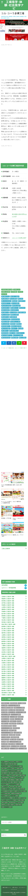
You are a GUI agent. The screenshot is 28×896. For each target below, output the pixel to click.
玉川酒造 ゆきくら (5, 703)
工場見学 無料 (5, 298)
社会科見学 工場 (6, 307)
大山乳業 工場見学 (17, 732)
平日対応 (21, 291)
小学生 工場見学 (15, 296)
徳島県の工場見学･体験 (8, 675)
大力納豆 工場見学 (20, 710)
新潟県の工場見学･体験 (8, 626)
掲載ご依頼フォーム (7, 887)
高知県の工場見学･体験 (8, 673)
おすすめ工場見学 (6, 328)
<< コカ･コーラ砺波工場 (7, 348)
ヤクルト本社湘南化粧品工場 (6, 485)
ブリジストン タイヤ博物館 (7, 732)
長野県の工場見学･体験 (8, 637)
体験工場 (19, 323)
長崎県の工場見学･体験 (8, 684)
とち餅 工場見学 (5, 730)
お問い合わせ (15, 887)
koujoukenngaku (15, 319)
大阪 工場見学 (23, 746)
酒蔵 (8, 741)
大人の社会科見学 (6, 319)
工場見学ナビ (5, 330)
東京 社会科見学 (6, 310)
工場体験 (21, 328)
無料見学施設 (5, 333)
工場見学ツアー (15, 307)
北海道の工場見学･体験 (8, 596)
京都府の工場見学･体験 (8, 654)
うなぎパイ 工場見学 (6, 714)
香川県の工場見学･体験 (8, 671)
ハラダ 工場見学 (13, 716)
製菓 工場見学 (20, 739)
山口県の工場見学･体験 (8, 665)
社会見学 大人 (5, 317)
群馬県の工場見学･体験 (8, 615)
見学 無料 (13, 333)
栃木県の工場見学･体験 (8, 613)
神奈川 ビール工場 (5, 719)
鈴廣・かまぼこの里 (17, 484)
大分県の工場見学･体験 (8, 686)
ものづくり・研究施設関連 (9, 587)
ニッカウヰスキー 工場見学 (15, 741)
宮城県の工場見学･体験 (8, 605)
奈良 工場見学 (4, 712)
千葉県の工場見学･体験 (8, 617)
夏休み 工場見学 (15, 314)
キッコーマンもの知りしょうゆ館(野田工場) (6, 502)
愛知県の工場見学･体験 (8, 643)
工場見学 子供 (22, 301)
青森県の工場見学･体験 (8, 598)
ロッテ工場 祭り (19, 743)
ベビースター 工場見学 (21, 712)
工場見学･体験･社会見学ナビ (14, 5)
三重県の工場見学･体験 (8, 645)
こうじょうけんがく (7, 301)
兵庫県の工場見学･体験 (8, 658)
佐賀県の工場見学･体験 (8, 682)
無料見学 (13, 323)
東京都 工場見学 (17, 305)
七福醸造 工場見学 (5, 748)
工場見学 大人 (5, 312)
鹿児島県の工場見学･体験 (8, 692)
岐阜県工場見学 (16, 728)
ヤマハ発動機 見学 (22, 703)
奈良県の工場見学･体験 (8, 652)
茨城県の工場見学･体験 (8, 611)
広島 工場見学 (4, 743)
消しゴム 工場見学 (15, 746)
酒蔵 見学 (18, 734)
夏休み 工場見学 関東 (16, 326)
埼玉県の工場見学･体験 (8, 620)
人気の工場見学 (6, 548)
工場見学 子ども (21, 333)
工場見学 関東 (14, 317)
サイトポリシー (22, 887)
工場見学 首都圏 (22, 312)
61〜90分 (5, 294)
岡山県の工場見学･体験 (8, 660)
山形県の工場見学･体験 (8, 607)
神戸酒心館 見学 (13, 703)
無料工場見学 (15, 337)
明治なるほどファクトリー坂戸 (6, 535)
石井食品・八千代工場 (6, 518)
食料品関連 (5, 585)
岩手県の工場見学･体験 (8, 603)
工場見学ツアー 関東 (16, 321)
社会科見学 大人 (15, 310)
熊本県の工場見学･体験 (8, 690)
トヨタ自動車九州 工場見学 (7, 707)
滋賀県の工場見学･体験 (8, 647)
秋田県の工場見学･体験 (8, 600)
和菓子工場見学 (5, 734)
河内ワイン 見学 (12, 712)
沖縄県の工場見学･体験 (8, 694)
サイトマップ (14, 889)
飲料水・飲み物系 (6, 291)
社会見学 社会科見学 (7, 305)
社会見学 (15, 301)
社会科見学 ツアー (6, 303)
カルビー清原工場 (17, 501)
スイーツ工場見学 (14, 748)
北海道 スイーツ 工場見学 (19, 707)
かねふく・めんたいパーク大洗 (18, 519)
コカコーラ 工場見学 (18, 335)
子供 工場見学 (14, 298)
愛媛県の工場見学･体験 (8, 677)
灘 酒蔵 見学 (20, 716)
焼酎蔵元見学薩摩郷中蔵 (6, 725)
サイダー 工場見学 (5, 721)
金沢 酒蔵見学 (12, 734)
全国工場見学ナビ (6, 326)
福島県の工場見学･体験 (8, 609)
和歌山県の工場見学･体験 (8, 656)
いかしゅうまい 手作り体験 (14, 705)
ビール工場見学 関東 (6, 746)
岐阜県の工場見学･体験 (8, 639)
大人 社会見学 (14, 312)
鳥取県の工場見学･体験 (8, 667)
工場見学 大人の (6, 296)
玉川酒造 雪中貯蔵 (5, 739)
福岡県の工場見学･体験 (8, 680)
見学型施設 (14, 291)
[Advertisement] (14, 63)
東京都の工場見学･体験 (7, 289)
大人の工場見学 (16, 303)
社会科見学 (22, 307)
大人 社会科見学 (6, 314)
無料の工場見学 (6, 321)
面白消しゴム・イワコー (18, 534)
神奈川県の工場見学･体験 (8, 624)
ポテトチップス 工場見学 (7, 728)
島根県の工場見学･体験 (8, 669)
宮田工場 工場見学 (5, 716)
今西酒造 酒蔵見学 (15, 737)
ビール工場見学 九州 (6, 737)
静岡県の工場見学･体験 (8, 641)
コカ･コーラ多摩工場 (18, 238)
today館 (14, 725)
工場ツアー (14, 328)
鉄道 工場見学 (20, 723)
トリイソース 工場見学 (15, 714)
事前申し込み (17, 289)
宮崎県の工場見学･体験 (8, 688)
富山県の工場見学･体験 (8, 628)
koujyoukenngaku (6, 337)
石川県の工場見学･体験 (8, 630)
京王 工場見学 (4, 705)
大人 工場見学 (23, 337)
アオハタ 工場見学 (22, 748)
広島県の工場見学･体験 (8, 662)
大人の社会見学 (6, 323)
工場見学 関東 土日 (14, 330)
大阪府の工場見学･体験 (8, 650)
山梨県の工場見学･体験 (8, 635)
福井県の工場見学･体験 (8, 632)
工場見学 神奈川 (12, 723)
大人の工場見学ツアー (7, 335)
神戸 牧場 (19, 721)
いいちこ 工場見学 (19, 719)
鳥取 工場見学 (13, 739)
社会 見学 (21, 298)
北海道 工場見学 (12, 730)
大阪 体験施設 (4, 710)
